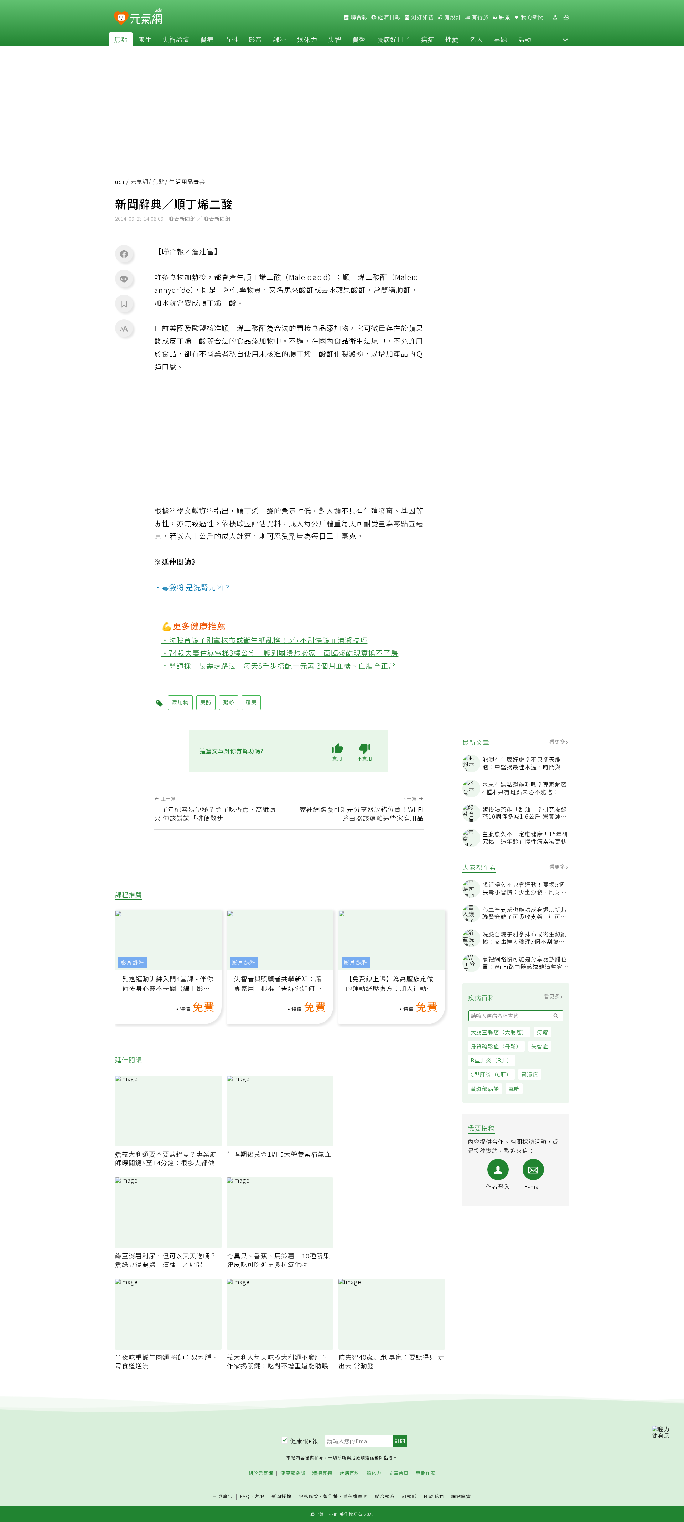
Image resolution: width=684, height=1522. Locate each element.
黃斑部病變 (485, 1088)
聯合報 (358, 17)
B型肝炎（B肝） (492, 1060)
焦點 (121, 39)
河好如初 (422, 17)
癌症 (428, 39)
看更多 (558, 741)
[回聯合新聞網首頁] (121, 18)
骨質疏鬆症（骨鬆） (496, 1046)
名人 (476, 39)
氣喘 (514, 1088)
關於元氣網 (260, 1473)
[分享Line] (124, 279)
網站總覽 (461, 1496)
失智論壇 (176, 39)
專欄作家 (426, 1473)
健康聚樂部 (292, 1473)
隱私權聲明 (355, 1496)
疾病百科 (349, 1473)
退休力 (307, 39)
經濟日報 (389, 17)
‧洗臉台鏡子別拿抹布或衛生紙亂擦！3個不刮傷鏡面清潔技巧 (264, 640)
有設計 (452, 17)
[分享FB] (124, 254)
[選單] (566, 17)
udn (120, 182)
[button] (565, 39)
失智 (335, 39)
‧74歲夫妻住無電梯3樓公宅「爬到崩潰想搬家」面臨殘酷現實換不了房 (280, 653)
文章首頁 (399, 1473)
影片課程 (132, 962)
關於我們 (434, 1496)
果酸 (206, 702)
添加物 (180, 702)
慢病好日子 (393, 39)
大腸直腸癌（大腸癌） (499, 1032)
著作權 (330, 1496)
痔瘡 (542, 1032)
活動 (525, 39)
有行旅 (479, 17)
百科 (231, 39)
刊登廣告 (223, 1496)
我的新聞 (531, 17)
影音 (255, 39)
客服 (259, 1496)
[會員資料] (554, 17)
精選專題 (322, 1473)
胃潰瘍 (529, 1074)
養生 (145, 39)
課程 (279, 39)
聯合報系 (385, 1496)
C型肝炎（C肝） (491, 1074)
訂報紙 (409, 1496)
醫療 (207, 39)
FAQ (245, 1496)
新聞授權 (281, 1496)
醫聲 (359, 39)
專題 (500, 39)
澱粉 (228, 702)
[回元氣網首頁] (146, 17)
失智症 (539, 1046)
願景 (504, 17)
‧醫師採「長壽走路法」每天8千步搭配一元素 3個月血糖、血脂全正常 (278, 665)
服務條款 (308, 1496)
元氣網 (139, 182)
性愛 (452, 39)
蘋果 (251, 702)
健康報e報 (304, 1440)
